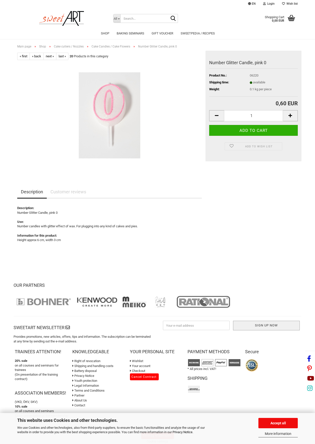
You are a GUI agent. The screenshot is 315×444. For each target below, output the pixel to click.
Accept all (278, 423)
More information (278, 434)
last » (62, 56)
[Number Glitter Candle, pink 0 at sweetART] (109, 115)
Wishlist (137, 361)
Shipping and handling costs (93, 366)
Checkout (138, 371)
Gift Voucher (162, 33)
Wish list (291, 3)
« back (36, 56)
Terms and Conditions (89, 390)
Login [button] (270, 3)
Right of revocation (87, 361)
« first (23, 56)
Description (32, 191)
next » (50, 56)
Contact (79, 405)
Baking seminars (130, 33)
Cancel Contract (144, 377)
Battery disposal (85, 371)
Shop (105, 33)
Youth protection (85, 381)
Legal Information (86, 385)
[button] (251, 4)
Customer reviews (68, 191)
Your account (140, 366)
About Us (80, 400)
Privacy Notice (182, 432)
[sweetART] (61, 18)
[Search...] (173, 18)
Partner (79, 395)
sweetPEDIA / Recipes (198, 33)
